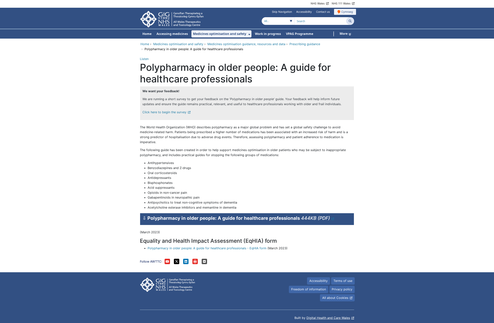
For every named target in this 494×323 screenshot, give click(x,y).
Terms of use (342, 281)
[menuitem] (249, 34)
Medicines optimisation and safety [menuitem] (219, 34)
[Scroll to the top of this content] (204, 261)
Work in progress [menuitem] (268, 34)
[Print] (195, 261)
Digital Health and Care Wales (328, 318)
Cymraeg (347, 11)
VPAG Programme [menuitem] (299, 34)
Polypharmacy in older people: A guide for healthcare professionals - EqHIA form (207, 248)
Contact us (323, 11)
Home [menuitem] (146, 34)
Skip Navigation (282, 11)
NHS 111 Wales (341, 3)
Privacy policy (342, 289)
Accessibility (304, 11)
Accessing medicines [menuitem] (172, 34)
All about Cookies (335, 298)
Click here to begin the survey (164, 112)
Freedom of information (308, 289)
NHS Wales (318, 3)
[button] (167, 261)
